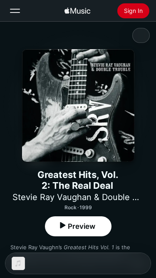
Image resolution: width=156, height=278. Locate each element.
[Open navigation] (15, 11)
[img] (77, 11)
